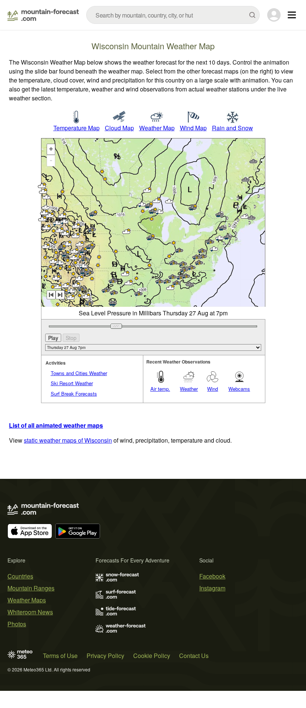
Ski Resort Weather (72, 383)
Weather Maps (26, 600)
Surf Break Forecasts (74, 393)
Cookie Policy (151, 655)
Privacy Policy (105, 655)
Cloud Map (119, 128)
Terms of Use (60, 655)
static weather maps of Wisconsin (68, 440)
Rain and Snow (232, 128)
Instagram (212, 588)
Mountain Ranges (30, 588)
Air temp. (160, 388)
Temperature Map (76, 128)
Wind (212, 388)
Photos (16, 624)
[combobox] (173, 15)
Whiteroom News (30, 612)
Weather (189, 388)
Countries (20, 576)
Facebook (212, 576)
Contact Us (194, 655)
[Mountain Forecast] (43, 15)
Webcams (239, 388)
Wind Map (193, 128)
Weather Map (157, 128)
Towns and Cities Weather (79, 373)
